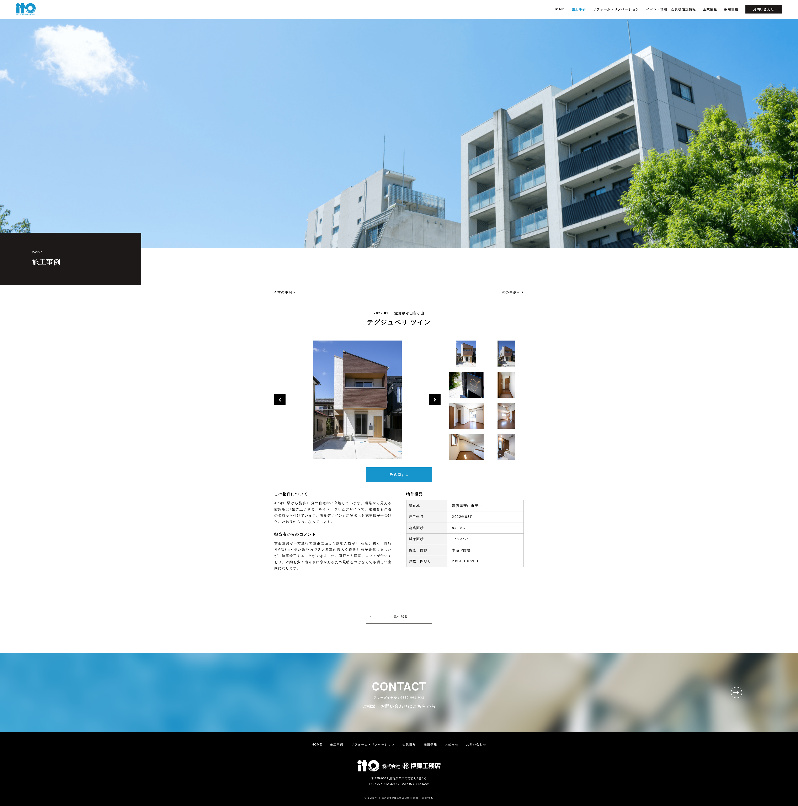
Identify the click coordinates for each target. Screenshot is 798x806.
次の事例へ (511, 292)
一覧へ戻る (399, 616)
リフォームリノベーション (373, 744)
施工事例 (579, 9)
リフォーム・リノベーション (616, 9)
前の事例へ (286, 292)
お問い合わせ (764, 9)
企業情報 (710, 9)
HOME (559, 9)
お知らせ (451, 744)
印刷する (401, 474)
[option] (357, 400)
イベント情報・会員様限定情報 (671, 9)
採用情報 (731, 9)
